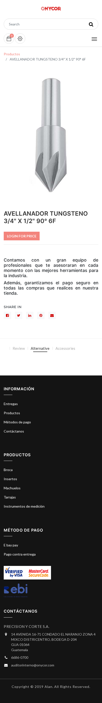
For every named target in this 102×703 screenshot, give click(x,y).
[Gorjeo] (18, 315)
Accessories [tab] (65, 348)
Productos (12, 54)
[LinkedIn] (29, 315)
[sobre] (52, 315)
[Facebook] (7, 315)
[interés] (41, 315)
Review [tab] (19, 348)
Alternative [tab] (40, 348)
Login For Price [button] (21, 236)
